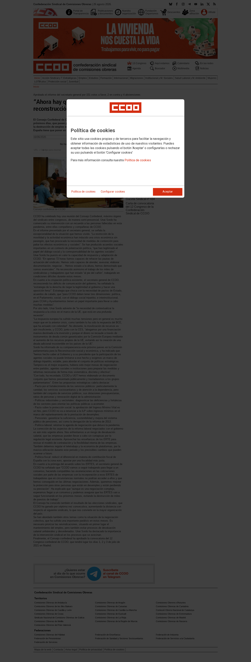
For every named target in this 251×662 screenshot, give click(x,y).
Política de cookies (138, 160)
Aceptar (168, 191)
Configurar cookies (113, 191)
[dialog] (125, 148)
